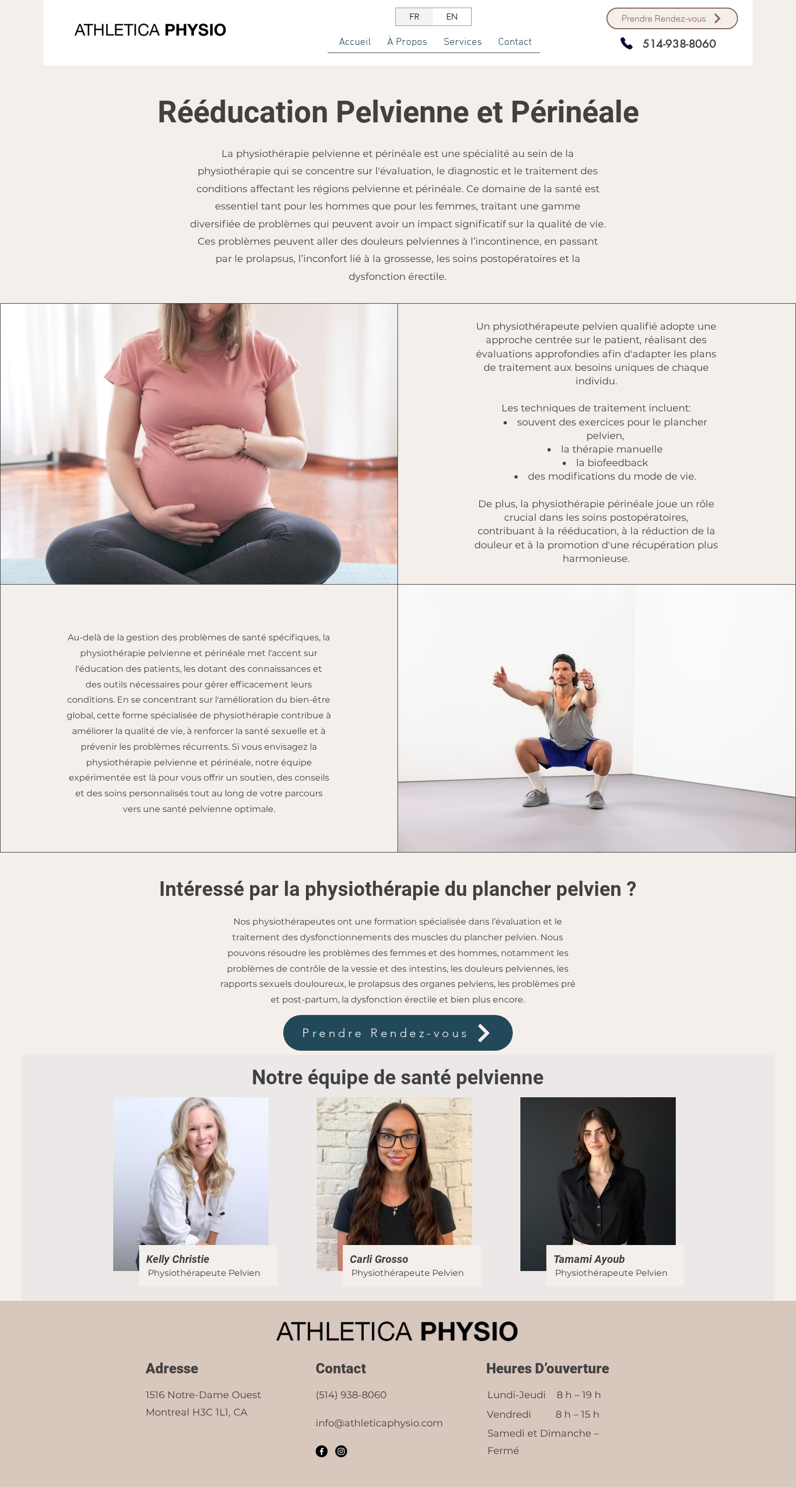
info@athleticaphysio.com (379, 1423)
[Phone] (626, 43)
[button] (462, 46)
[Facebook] (322, 1451)
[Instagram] (341, 1451)
